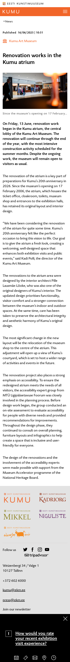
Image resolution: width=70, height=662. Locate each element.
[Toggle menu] (65, 11)
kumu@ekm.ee (14, 590)
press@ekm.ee (14, 600)
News (9, 21)
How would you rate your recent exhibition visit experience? (36, 638)
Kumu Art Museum (23, 41)
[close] (65, 619)
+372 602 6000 (14, 581)
